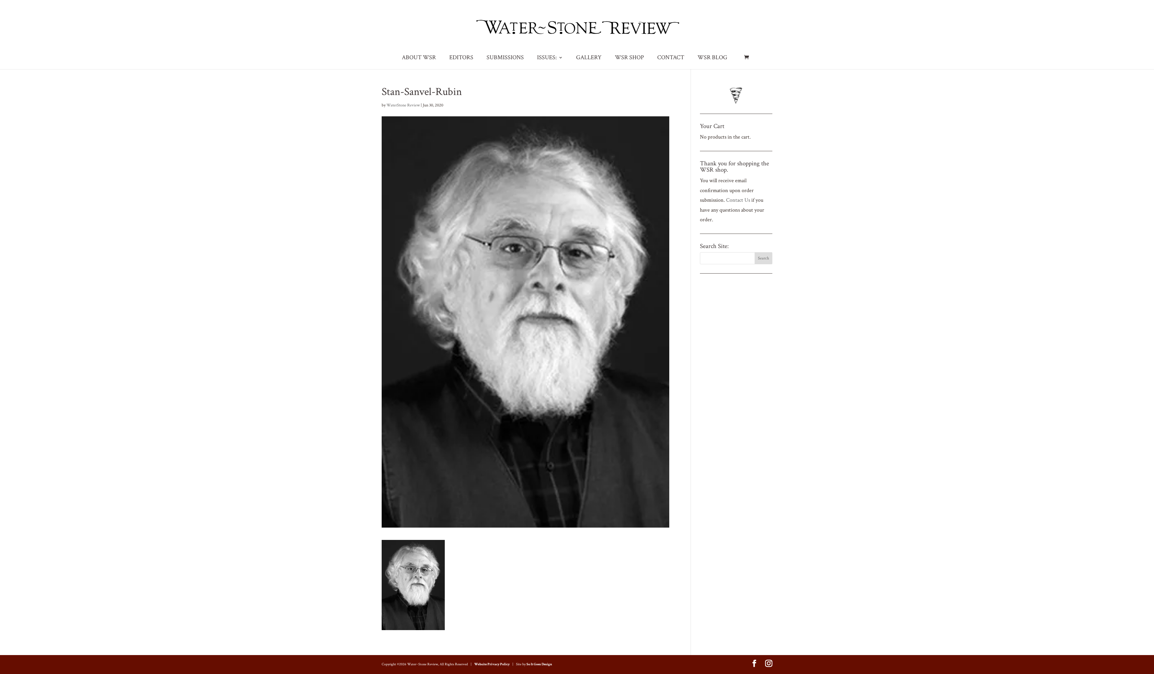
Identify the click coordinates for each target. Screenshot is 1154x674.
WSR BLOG (712, 58)
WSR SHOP (629, 58)
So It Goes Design (539, 664)
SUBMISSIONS (505, 58)
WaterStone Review (403, 105)
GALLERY (589, 58)
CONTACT (670, 58)
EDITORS (461, 58)
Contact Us (738, 200)
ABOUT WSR (419, 58)
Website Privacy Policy (492, 664)
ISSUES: (547, 58)
